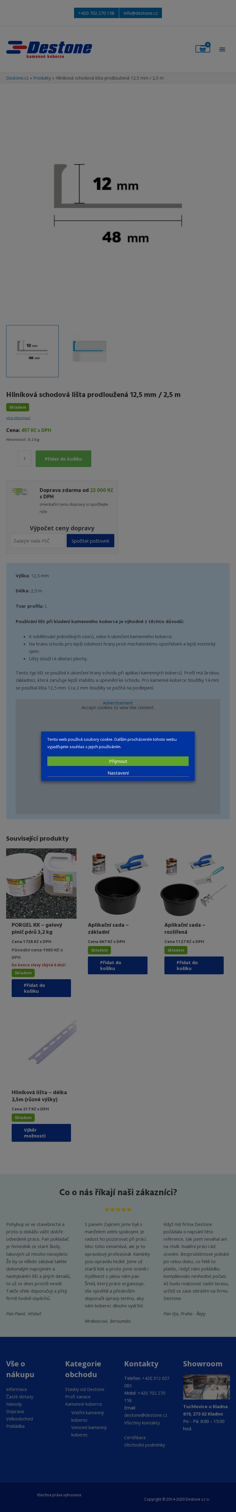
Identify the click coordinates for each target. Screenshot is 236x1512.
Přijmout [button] (118, 761)
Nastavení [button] (118, 773)
